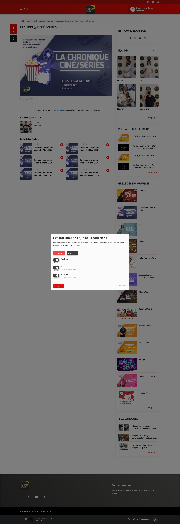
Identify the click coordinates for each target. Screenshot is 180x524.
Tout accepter (59, 253)
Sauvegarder (58, 286)
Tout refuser (72, 253)
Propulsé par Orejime (122, 285)
